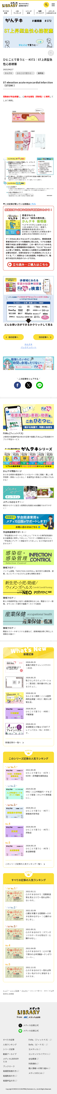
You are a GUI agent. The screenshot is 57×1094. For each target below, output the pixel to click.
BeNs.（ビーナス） (36, 1044)
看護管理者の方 (10, 1071)
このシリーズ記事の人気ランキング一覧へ (23, 864)
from (19, 1017)
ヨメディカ (33, 1049)
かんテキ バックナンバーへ (28, 346)
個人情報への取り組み (38, 1068)
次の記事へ (43, 337)
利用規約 (32, 1063)
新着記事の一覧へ (13, 742)
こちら (33, 204)
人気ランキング (17, 12)
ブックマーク (9, 1066)
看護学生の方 (9, 1080)
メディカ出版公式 (31, 1025)
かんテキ (8, 73)
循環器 (40, 73)
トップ (5, 991)
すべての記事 (6, 12)
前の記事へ (13, 337)
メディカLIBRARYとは (51, 12)
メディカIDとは (35, 1073)
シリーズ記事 (29, 12)
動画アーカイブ (40, 12)
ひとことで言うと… (25, 73)
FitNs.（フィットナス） (38, 1039)
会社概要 (32, 1058)
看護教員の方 (9, 1076)
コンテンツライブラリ (38, 1054)
